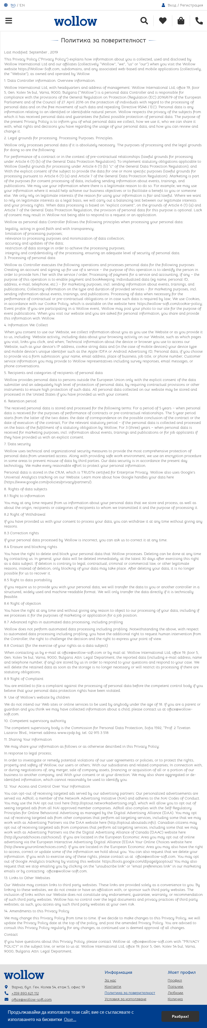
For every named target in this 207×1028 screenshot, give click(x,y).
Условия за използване (125, 998)
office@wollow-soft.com (32, 999)
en (22, 5)
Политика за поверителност (130, 992)
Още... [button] (70, 1019)
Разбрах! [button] (180, 1016)
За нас (110, 980)
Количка (175, 998)
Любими (175, 992)
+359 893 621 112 (25, 993)
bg (13, 5)
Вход (172, 5)
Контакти (113, 986)
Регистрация (191, 5)
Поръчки (175, 986)
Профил (175, 980)
